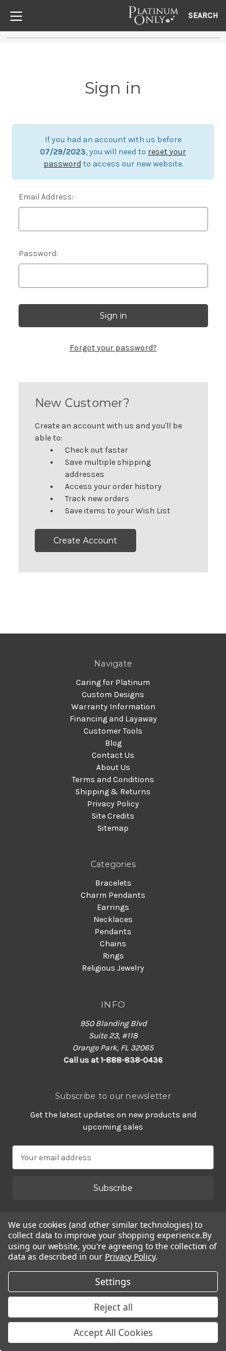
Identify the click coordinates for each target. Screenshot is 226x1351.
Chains (113, 944)
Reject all (113, 1307)
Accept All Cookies (113, 1332)
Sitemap (113, 828)
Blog (113, 743)
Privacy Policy (113, 804)
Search (203, 15)
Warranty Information (113, 707)
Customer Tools (113, 731)
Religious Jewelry (113, 968)
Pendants (113, 932)
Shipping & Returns (113, 792)
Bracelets (113, 883)
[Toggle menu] (16, 16)
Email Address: (46, 197)
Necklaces (113, 919)
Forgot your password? (113, 348)
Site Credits (113, 816)
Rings (113, 956)
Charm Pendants (113, 895)
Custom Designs (113, 694)
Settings (113, 1281)
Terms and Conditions (113, 779)
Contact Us (113, 755)
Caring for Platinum (113, 682)
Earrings (113, 907)
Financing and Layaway (113, 719)
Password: (38, 253)
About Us (113, 767)
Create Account (85, 540)
